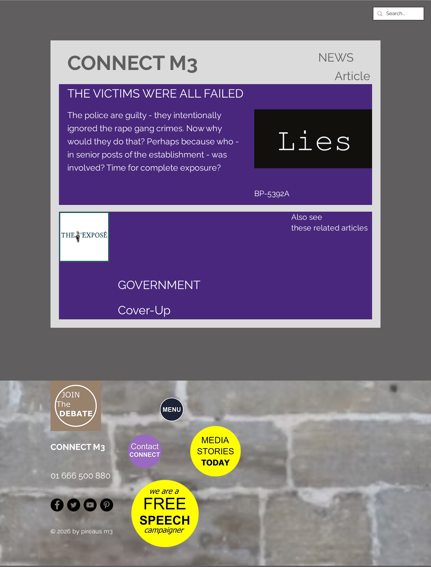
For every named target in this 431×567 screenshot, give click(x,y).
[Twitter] (73, 504)
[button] (172, 409)
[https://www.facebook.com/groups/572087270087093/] (57, 504)
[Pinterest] (106, 504)
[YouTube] (90, 504)
